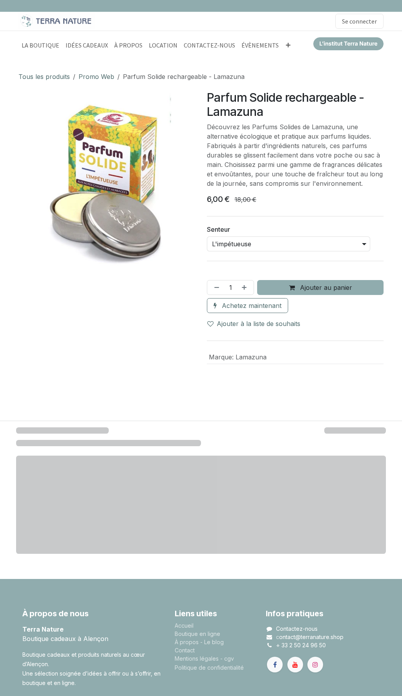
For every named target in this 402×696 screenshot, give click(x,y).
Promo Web (96, 77)
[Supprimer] (215, 287)
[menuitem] (40, 45)
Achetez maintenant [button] (250, 306)
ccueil (186, 625)
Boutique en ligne (197, 633)
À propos (187, 642)
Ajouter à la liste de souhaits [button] (258, 324)
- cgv (227, 658)
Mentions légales (197, 658)
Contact (185, 650)
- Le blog (212, 642)
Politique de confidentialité (209, 667)
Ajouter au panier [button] (325, 287)
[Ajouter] (246, 287)
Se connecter (359, 21)
